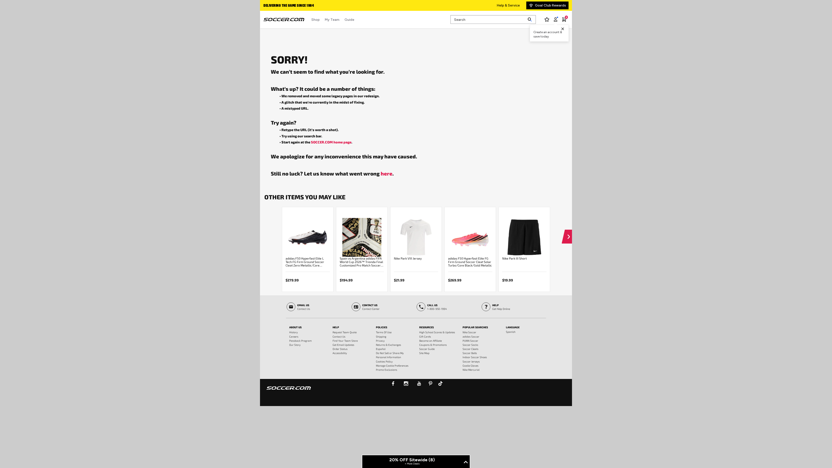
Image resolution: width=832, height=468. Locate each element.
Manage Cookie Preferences (392, 365)
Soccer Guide (427, 348)
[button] (567, 232)
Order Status (340, 348)
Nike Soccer (469, 332)
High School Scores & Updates (437, 332)
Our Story (295, 344)
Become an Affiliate (430, 340)
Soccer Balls (470, 352)
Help (336, 327)
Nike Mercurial (471, 369)
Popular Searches (475, 327)
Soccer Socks (470, 344)
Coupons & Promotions (433, 344)
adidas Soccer (471, 336)
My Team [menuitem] (332, 20)
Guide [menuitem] (349, 20)
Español (380, 348)
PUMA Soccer (470, 340)
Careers (293, 336)
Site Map (424, 352)
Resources (426, 327)
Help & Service (508, 5)
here (386, 173)
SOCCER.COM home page (331, 142)
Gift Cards (425, 336)
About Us (295, 327)
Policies (381, 327)
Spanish (510, 331)
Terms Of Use (384, 332)
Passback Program (300, 340)
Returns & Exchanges (388, 344)
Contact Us (339, 336)
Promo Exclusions (386, 369)
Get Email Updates (343, 344)
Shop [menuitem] (315, 20)
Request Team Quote (345, 332)
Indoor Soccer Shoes (475, 357)
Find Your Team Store (345, 340)
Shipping (381, 336)
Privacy (380, 340)
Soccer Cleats (470, 348)
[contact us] (288, 390)
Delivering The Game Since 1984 (288, 6)
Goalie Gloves (470, 365)
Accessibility (340, 352)
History (293, 332)
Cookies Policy (384, 361)
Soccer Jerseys (471, 361)
